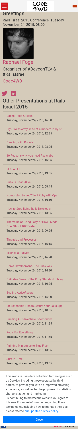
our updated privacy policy (41, 411)
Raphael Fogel (19, 62)
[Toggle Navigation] (4, 6)
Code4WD (12, 81)
